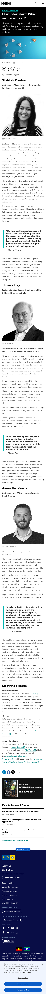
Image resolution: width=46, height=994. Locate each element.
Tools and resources (9, 891)
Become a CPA (7, 883)
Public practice (7, 899)
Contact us (7, 870)
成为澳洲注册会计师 (10, 903)
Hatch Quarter (17, 747)
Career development (10, 887)
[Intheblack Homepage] (6, 3)
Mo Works (29, 750)
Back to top (21, 850)
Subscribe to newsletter (12, 911)
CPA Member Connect (11, 877)
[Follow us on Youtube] (8, 941)
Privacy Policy (26, 972)
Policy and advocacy (10, 895)
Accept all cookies (23, 990)
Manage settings (23, 978)
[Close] (42, 964)
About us (6, 866)
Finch (34, 693)
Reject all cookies (23, 984)
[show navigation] (42, 3)
